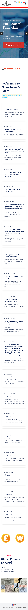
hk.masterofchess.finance (7, 574)
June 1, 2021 (8, 374)
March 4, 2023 (9, 511)
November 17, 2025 (10, 318)
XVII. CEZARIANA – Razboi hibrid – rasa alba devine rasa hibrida (13, 323)
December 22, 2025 (10, 273)
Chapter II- (8, 416)
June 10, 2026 (9, 126)
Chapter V (7, 475)
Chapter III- (8, 436)
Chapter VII (8, 514)
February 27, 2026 (10, 201)
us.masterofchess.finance (7, 569)
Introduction (8, 377)
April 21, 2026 (9, 146)
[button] (26, 4)
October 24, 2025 (10, 341)
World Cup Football (11, 110)
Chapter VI (8, 494)
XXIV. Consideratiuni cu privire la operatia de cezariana (12, 174)
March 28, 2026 (9, 186)
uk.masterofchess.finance (7, 572)
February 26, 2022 (10, 452)
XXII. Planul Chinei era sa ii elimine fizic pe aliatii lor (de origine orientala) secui (14, 206)
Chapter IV (8, 455)
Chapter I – (8, 396)
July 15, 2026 (9, 107)
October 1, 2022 (9, 492)
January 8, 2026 (9, 252)
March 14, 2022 (9, 472)
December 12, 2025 (10, 297)
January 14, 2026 (10, 226)
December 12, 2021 (10, 393)
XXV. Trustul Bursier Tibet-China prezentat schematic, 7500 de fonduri (14, 151)
